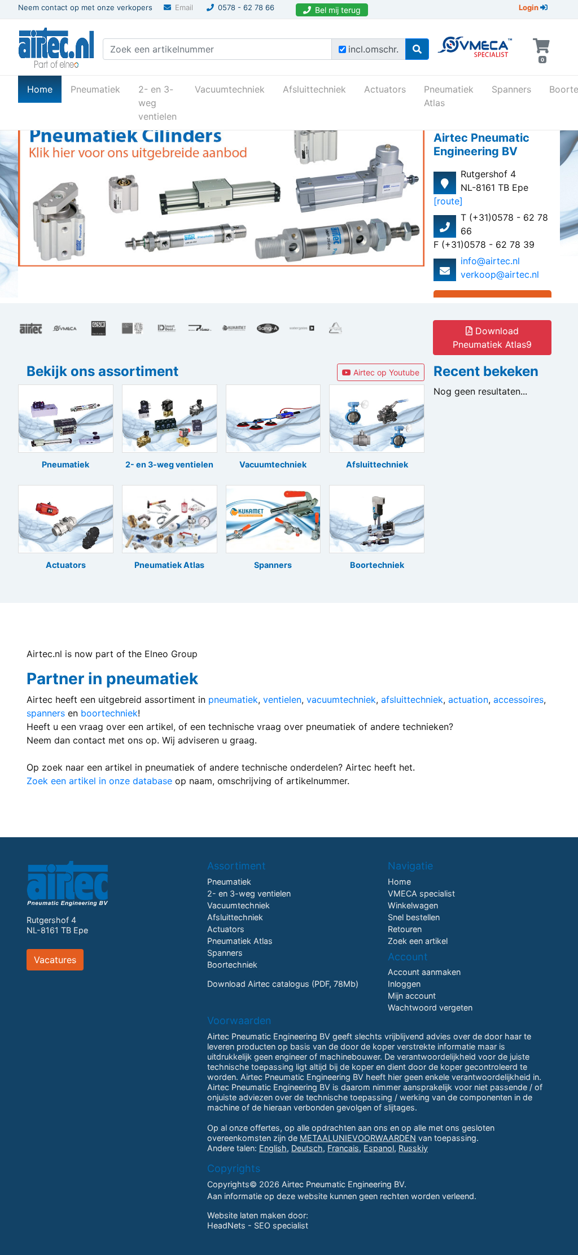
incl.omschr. (373, 49)
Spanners (511, 89)
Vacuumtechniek (230, 89)
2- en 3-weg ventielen (157, 103)
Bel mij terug (338, 10)
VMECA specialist (421, 893)
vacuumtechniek (341, 699)
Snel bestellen (414, 917)
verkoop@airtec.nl (500, 274)
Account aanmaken (424, 972)
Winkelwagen (413, 905)
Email (184, 7)
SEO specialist (281, 1225)
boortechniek (109, 713)
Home (44, 89)
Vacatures (55, 959)
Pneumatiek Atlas (449, 96)
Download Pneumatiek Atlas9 (492, 337)
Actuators (385, 89)
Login (529, 7)
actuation (468, 699)
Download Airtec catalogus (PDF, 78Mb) (282, 984)
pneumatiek (233, 699)
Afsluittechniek (314, 89)
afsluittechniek (412, 699)
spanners (46, 713)
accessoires (518, 699)
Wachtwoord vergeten (430, 1007)
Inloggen (404, 984)
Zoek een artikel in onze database (99, 780)
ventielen (282, 699)
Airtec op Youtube (385, 372)
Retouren (405, 929)
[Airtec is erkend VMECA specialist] (475, 41)
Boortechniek (232, 964)
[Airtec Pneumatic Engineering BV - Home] (56, 46)
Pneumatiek (95, 89)
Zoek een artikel (418, 941)
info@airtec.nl (490, 260)
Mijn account (412, 995)
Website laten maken (246, 1215)
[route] (448, 201)
